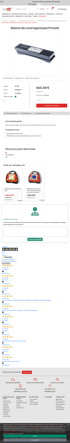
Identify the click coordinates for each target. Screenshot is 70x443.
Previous (4, 263)
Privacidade (16, 432)
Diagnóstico (6, 14)
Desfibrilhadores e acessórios (27, 21)
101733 (17, 86)
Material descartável (19, 14)
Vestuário (28, 16)
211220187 (33, 4)
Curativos (59, 14)
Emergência (50, 14)
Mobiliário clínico (8, 16)
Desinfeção (19, 16)
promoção (42, 16)
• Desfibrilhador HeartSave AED (14, 133)
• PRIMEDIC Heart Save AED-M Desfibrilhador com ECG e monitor (23, 136)
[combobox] (38, 4)
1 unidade (18, 93)
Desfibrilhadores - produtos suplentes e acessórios (52, 21)
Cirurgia (31, 14)
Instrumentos (40, 14)
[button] (41, 4)
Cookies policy (7, 432)
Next (8, 263)
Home (4, 21)
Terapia (35, 16)
